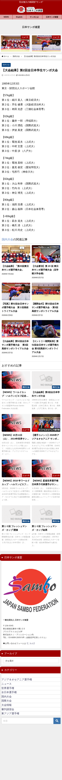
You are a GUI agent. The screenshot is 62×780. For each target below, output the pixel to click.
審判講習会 (7, 709)
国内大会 (6, 65)
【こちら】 (30, 643)
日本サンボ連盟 (52, 17)
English (19, 17)
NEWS (6, 17)
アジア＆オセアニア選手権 (16, 679)
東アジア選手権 (10, 713)
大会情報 (6, 705)
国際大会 (6, 700)
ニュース (6, 683)
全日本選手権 (9, 692)
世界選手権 (7, 688)
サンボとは (34, 17)
